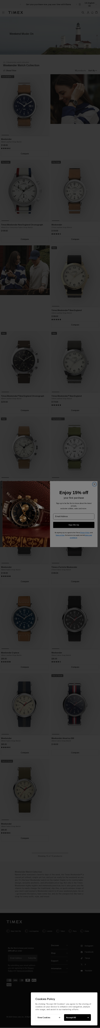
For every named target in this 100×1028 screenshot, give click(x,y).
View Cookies (44, 1017)
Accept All (71, 1017)
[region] (64, 1008)
